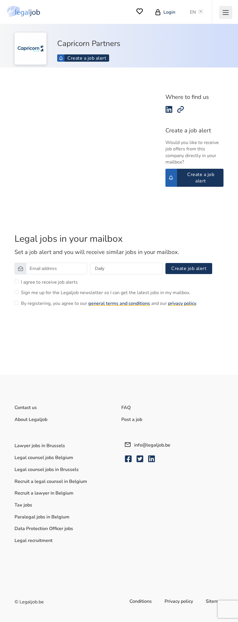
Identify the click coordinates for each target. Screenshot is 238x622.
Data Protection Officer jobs (44, 528)
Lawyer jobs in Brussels (40, 445)
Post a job (131, 419)
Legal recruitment (34, 540)
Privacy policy (179, 601)
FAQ (126, 407)
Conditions (140, 601)
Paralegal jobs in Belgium (42, 517)
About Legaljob (31, 419)
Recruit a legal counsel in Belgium (51, 481)
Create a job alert (86, 58)
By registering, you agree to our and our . (109, 303)
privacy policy (182, 303)
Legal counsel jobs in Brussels (47, 469)
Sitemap (214, 601)
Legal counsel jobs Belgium (44, 457)
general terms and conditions (119, 303)
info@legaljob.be (151, 445)
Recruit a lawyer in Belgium (44, 493)
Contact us (26, 407)
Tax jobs (23, 505)
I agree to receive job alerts (49, 282)
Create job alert (188, 268)
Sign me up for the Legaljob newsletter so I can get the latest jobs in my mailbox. (105, 292)
